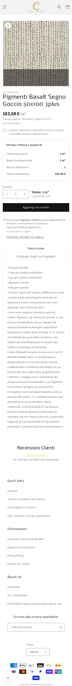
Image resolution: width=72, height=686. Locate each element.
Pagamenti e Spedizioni (21, 547)
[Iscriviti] (60, 627)
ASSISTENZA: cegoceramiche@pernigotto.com (34, 603)
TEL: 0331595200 (17, 595)
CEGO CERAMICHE (32, 684)
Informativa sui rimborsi (21, 507)
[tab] (36, 248)
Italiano (34, 651)
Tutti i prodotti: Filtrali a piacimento (28, 515)
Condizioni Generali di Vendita (25, 539)
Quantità (7, 186)
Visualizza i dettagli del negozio (25, 236)
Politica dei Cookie (18, 564)
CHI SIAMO (13, 587)
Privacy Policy (15, 555)
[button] (5, 7)
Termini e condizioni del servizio (26, 499)
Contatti (12, 490)
